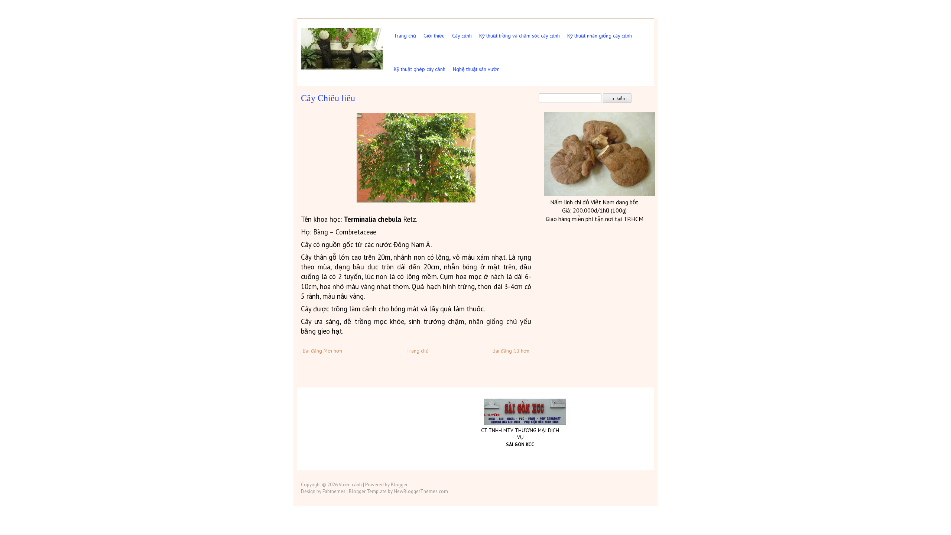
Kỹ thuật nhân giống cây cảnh (599, 35)
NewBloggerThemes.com (421, 491)
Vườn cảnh (350, 485)
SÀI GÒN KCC (520, 444)
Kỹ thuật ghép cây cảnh (419, 69)
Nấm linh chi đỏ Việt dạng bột (594, 202)
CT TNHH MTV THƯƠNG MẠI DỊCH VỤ (520, 434)
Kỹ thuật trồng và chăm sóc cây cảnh (519, 35)
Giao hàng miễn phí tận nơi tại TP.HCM (594, 219)
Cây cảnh (462, 35)
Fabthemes (333, 491)
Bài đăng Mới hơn (322, 350)
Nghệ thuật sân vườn (476, 69)
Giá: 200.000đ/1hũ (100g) (594, 210)
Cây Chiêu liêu (328, 98)
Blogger (399, 485)
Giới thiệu (434, 35)
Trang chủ (405, 35)
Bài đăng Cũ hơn (511, 350)
